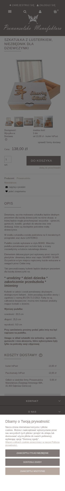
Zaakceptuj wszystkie (32, 471)
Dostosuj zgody (32, 462)
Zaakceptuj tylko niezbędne (32, 453)
